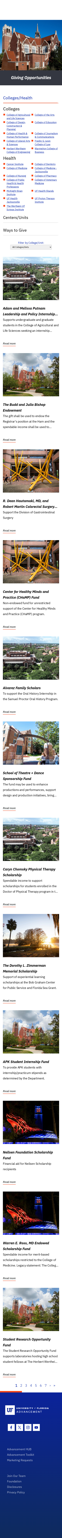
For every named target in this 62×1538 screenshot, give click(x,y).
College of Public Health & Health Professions (16, 183)
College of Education (46, 122)
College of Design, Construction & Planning (16, 126)
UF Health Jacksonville (13, 200)
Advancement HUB (19, 1449)
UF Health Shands (44, 191)
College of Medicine (17, 168)
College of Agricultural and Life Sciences (18, 116)
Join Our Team (16, 1476)
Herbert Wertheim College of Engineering (18, 150)
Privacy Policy (16, 1492)
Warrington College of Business (46, 150)
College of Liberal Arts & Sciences (18, 143)
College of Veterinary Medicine (46, 181)
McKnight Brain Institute (14, 193)
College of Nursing (16, 175)
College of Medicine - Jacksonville (46, 170)
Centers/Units (15, 217)
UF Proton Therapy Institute (45, 200)
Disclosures (14, 1487)
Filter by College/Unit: (31, 242)
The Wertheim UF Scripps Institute (16, 208)
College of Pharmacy (46, 175)
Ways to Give (15, 230)
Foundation (14, 1481)
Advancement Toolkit (20, 1455)
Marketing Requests (20, 1460)
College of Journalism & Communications (46, 135)
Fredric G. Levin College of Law (42, 143)
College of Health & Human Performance (18, 135)
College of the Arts (45, 114)
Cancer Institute (15, 164)
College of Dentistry (45, 164)
